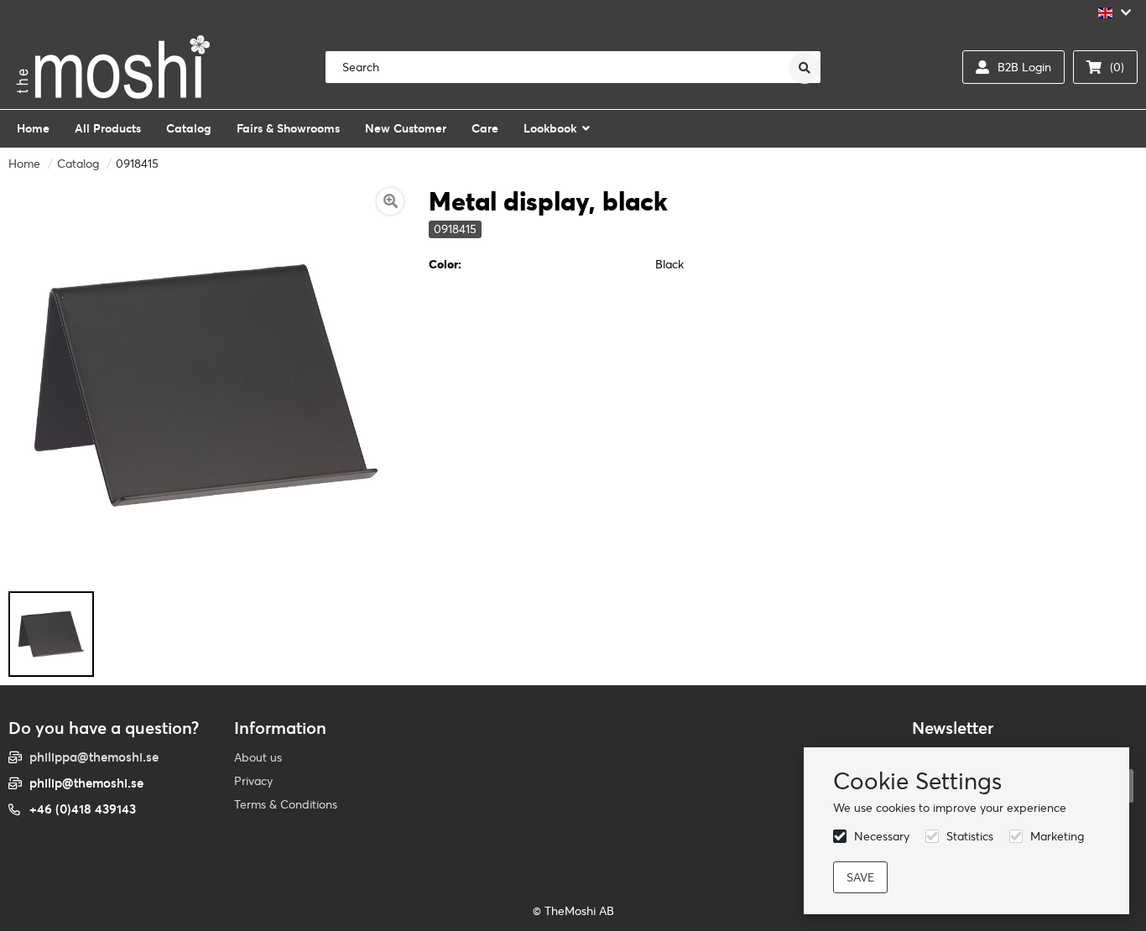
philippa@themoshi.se (94, 757)
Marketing (1057, 836)
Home (24, 163)
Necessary (881, 836)
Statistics (969, 836)
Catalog (78, 163)
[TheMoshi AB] (113, 67)
